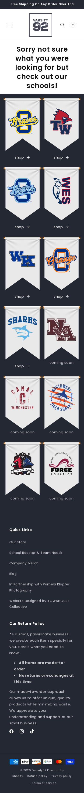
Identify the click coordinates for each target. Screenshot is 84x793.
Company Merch (24, 563)
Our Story (17, 542)
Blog (13, 573)
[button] (9, 25)
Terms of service (44, 783)
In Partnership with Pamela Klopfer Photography (39, 587)
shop (19, 157)
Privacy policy (62, 776)
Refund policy (37, 776)
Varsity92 (39, 770)
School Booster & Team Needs (36, 552)
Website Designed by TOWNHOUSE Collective (39, 603)
